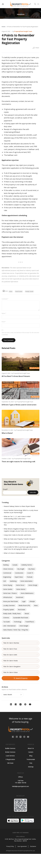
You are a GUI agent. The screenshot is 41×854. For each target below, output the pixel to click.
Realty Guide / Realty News (12, 613)
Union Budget (23, 626)
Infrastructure (7, 597)
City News (31, 569)
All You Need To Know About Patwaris (16, 376)
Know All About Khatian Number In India (17, 543)
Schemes (6, 618)
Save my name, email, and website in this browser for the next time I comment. (20, 334)
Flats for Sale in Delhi (10, 655)
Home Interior (20, 589)
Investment (19, 597)
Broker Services (10, 752)
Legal (23, 601)
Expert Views (19, 577)
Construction (19, 573)
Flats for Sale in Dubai (10, 672)
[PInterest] (24, 737)
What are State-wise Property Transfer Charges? (19, 539)
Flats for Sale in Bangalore (11, 666)
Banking (5, 565)
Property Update (8, 609)
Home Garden (7, 589)
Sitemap (30, 767)
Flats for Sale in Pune (10, 649)
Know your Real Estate (10, 601)
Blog (30, 756)
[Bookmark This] (5, 291)
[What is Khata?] (20, 419)
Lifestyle (32, 601)
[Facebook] (13, 737)
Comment (5, 299)
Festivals (29, 577)
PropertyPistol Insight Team (23, 31)
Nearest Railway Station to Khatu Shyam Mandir (19, 506)
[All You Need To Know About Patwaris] (20, 362)
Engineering (7, 577)
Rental (27, 613)
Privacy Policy (10, 846)
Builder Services (10, 748)
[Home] (3, 4)
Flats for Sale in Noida (10, 661)
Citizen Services (8, 569)
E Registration (10, 759)
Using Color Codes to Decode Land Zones (17, 535)
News (36, 605)
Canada (14, 565)
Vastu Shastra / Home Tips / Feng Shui (15, 630)
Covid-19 (30, 573)
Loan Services (10, 756)
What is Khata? (7, 433)
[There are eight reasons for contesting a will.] (20, 447)
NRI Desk (10, 763)
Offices (20, 777)
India (10, 291)
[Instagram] (20, 737)
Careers (30, 752)
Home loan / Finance (10, 593)
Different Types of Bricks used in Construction (19, 405)
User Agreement (22, 846)
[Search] (35, 4)
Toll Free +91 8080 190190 (20, 782)
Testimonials (31, 759)
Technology (17, 622)
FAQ (30, 763)
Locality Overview (9, 605)
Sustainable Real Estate (20, 618)
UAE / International (9, 626)
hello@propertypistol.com (20, 786)
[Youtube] (28, 737)
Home (3, 26)
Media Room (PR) (24, 605)
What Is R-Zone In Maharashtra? (14, 553)
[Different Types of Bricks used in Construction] (20, 390)
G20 (4, 581)
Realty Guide (29, 291)
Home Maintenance (27, 593)
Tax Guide (6, 622)
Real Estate (18, 291)
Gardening (13, 581)
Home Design (32, 585)
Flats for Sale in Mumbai (11, 643)
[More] (33, 48)
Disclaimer (33, 846)
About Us (31, 748)
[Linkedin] (17, 737)
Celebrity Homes (26, 565)
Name (4, 313)
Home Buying (7, 585)
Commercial (7, 573)
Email (4, 322)
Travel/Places (29, 622)
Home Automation (26, 581)
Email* (5, 489)
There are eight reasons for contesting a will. (18, 461)
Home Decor (20, 585)
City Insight (20, 569)
